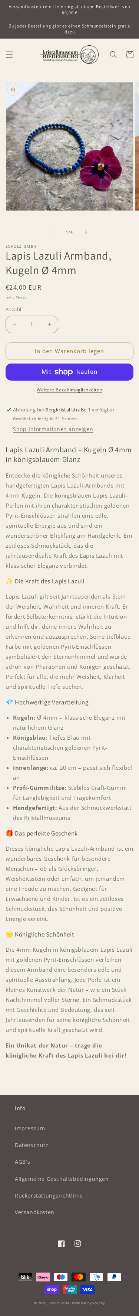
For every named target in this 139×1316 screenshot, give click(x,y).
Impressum (30, 1128)
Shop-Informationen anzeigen (53, 429)
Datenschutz (32, 1145)
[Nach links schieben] (53, 232)
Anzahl (13, 309)
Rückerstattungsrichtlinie (49, 1195)
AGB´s (22, 1161)
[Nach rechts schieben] (86, 232)
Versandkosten (34, 1212)
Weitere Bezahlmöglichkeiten (69, 390)
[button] (9, 54)
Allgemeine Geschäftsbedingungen (62, 1178)
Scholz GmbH (60, 1303)
